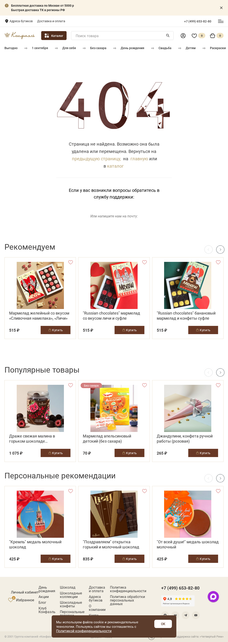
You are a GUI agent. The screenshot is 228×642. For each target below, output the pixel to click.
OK (163, 624)
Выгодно (11, 48)
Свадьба (165, 48)
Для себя (69, 48)
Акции (44, 596)
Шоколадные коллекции (71, 594)
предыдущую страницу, (96, 158)
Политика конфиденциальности (128, 589)
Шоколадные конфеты (71, 604)
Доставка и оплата (51, 21)
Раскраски (218, 48)
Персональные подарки (72, 613)
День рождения (132, 48)
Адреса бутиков (21, 21)
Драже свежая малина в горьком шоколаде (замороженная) (32, 438)
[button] (220, 249)
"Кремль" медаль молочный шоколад (35, 544)
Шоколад (67, 587)
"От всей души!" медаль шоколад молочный (188, 544)
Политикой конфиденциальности (84, 630)
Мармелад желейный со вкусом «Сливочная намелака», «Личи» (39, 316)
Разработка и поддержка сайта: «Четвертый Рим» (190, 636)
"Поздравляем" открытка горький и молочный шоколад (111, 544)
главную (139, 158)
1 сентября (40, 48)
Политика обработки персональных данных (127, 600)
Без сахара (98, 48)
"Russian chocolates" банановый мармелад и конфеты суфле (186, 316)
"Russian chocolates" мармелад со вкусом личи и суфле (111, 316)
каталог (115, 166)
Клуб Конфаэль (47, 610)
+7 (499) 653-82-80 (197, 21)
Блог (42, 602)
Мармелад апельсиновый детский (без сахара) (107, 438)
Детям (191, 48)
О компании (97, 607)
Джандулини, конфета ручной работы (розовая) (185, 438)
